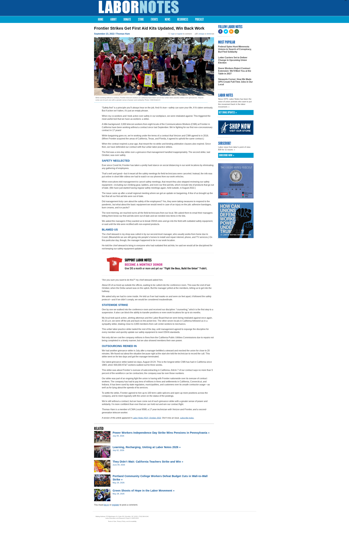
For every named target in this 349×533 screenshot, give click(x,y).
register (180, 34)
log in (106, 505)
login (173, 34)
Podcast (199, 19)
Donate (127, 19)
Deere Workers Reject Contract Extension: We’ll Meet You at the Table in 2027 (234, 71)
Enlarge (201, 34)
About (113, 19)
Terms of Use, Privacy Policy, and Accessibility (122, 521)
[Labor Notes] (139, 7)
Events (154, 19)
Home (100, 19)
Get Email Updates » (228, 112)
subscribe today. (187, 418)
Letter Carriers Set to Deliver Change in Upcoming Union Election (232, 60)
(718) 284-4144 (143, 516)
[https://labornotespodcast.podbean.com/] (236, 197)
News (167, 19)
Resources (182, 19)
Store (141, 19)
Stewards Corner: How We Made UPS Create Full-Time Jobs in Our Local (235, 82)
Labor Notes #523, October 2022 (147, 418)
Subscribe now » (226, 155)
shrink (209, 34)
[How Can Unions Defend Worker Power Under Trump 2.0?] (236, 236)
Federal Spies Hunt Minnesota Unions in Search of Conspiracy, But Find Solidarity (235, 49)
